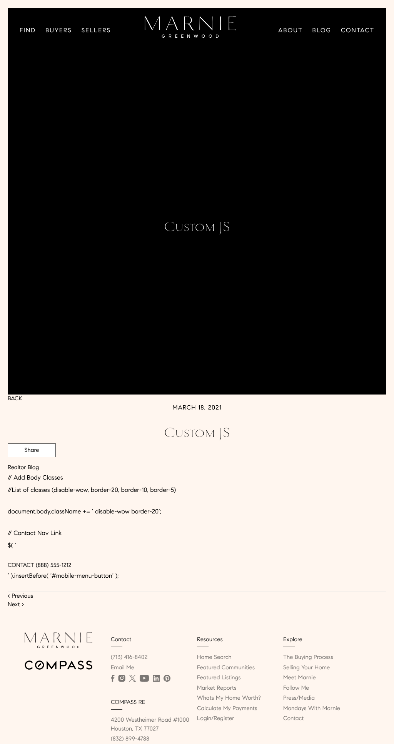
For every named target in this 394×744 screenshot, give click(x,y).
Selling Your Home (306, 667)
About (290, 30)
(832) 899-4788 (130, 739)
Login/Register (215, 718)
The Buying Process (308, 657)
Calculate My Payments (227, 708)
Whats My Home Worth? (229, 698)
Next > (16, 604)
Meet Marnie (299, 677)
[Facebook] (112, 678)
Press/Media (299, 698)
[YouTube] (144, 678)
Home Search (214, 657)
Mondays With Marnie (311, 708)
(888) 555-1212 (52, 565)
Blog (321, 30)
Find (28, 30)
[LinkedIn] (156, 678)
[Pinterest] (167, 678)
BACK (15, 398)
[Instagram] (121, 678)
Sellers (96, 30)
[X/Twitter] (132, 678)
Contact (357, 30)
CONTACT (21, 565)
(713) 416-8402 (129, 657)
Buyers (58, 30)
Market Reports (217, 688)
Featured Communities (226, 667)
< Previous (20, 596)
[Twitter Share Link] (32, 471)
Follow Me (296, 688)
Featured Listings (219, 677)
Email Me (122, 667)
